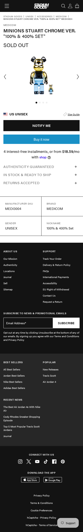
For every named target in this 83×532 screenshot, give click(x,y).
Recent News (13, 400)
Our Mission (10, 259)
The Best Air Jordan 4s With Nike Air (21, 408)
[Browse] (6, 6)
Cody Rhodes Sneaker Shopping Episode (21, 418)
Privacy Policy (42, 495)
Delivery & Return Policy (56, 265)
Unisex (29, 16)
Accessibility (50, 283)
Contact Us (49, 295)
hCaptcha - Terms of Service (41, 525)
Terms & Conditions (41, 503)
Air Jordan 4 (49, 382)
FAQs (46, 271)
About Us (10, 251)
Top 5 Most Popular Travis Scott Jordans (21, 428)
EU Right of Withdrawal (56, 289)
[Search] (63, 6)
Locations (9, 271)
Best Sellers (13, 362)
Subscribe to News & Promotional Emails (34, 313)
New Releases (51, 369)
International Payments (56, 277)
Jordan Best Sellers (14, 375)
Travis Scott (49, 375)
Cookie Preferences (41, 510)
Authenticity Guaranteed (28, 166)
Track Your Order (52, 259)
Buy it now (41, 139)
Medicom (61, 16)
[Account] (70, 6)
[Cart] (77, 6)
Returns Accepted (21, 182)
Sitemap (8, 289)
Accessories (44, 16)
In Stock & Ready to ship (27, 174)
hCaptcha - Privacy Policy (41, 517)
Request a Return (52, 302)
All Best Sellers (11, 369)
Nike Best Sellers (12, 382)
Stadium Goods (12, 16)
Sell (5, 283)
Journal (7, 277)
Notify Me (41, 125)
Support (49, 251)
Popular (49, 362)
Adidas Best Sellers (14, 388)
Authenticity (10, 265)
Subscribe (66, 323)
